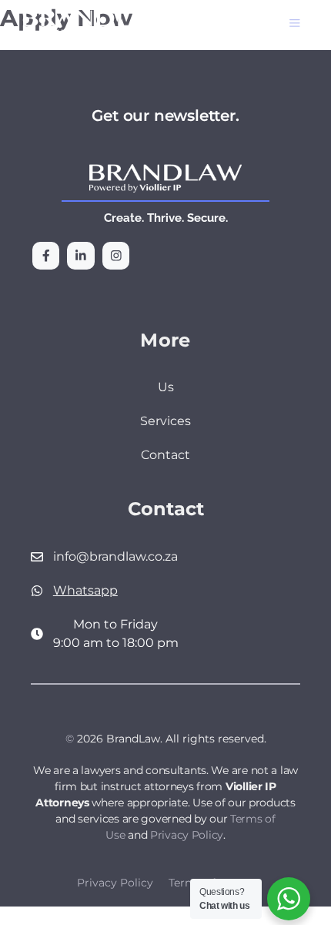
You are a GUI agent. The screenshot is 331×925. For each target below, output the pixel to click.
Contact (165, 454)
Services (165, 421)
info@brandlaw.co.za (115, 556)
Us (166, 387)
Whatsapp (85, 590)
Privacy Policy (186, 835)
